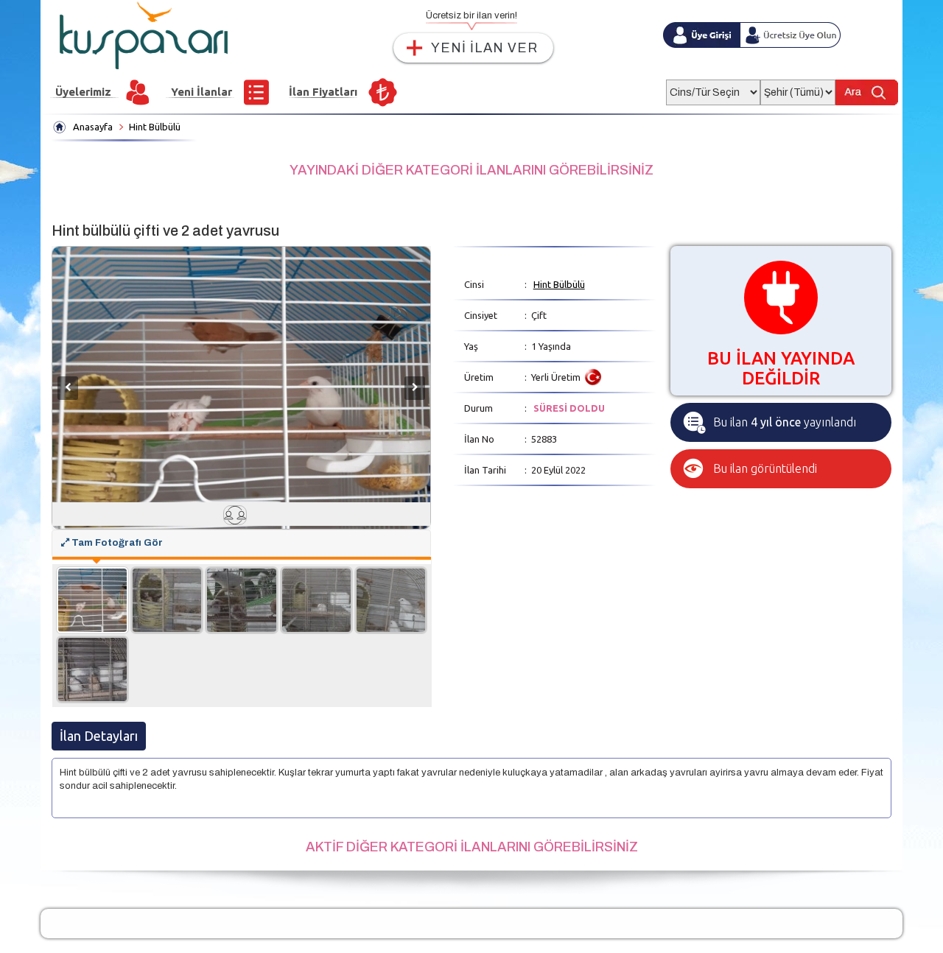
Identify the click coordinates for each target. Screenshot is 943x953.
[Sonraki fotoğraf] (414, 388)
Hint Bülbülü (154, 127)
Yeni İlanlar (201, 91)
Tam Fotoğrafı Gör (116, 543)
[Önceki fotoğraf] (67, 388)
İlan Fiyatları (323, 91)
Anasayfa (93, 127)
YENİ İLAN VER (484, 48)
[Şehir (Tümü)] (797, 88)
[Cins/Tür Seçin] (713, 88)
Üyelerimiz (83, 91)
